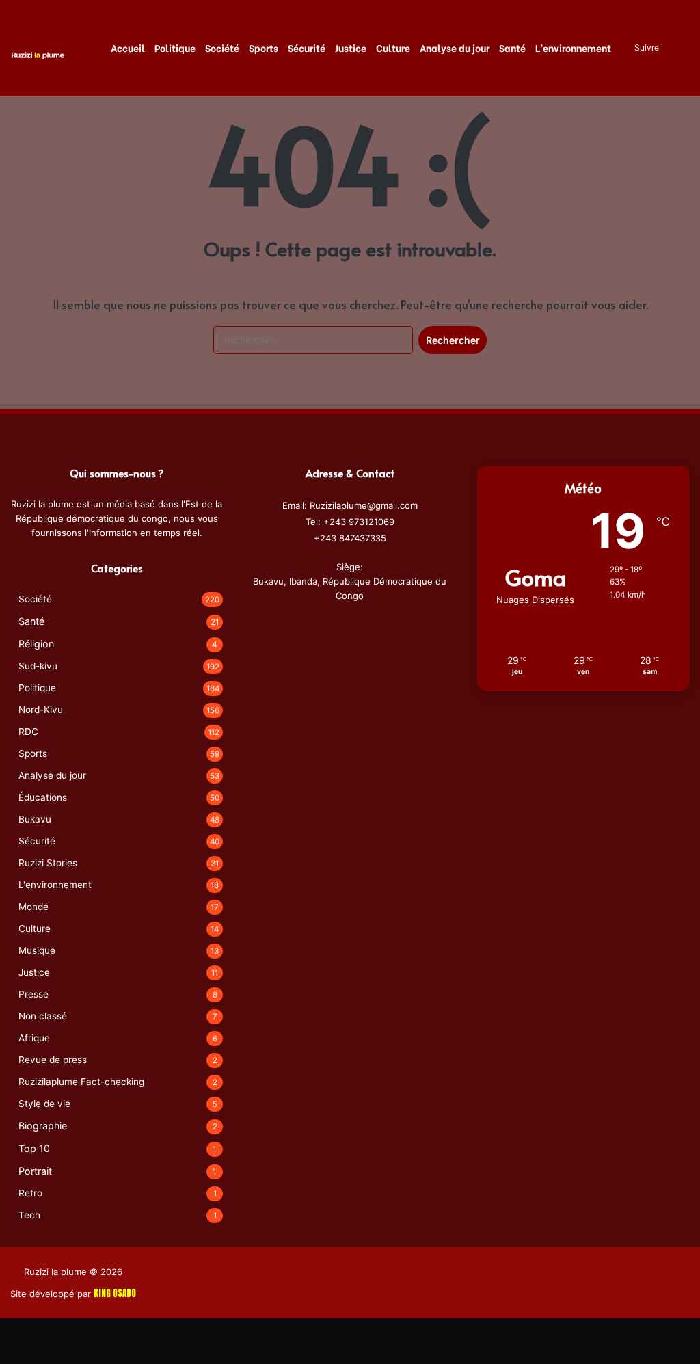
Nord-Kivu (40, 709)
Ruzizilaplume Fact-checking (81, 1081)
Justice (350, 47)
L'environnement (55, 884)
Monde (33, 906)
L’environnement (573, 47)
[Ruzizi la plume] (37, 54)
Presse (33, 994)
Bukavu (34, 819)
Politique (175, 47)
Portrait (35, 1171)
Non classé (42, 1016)
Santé (512, 47)
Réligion (36, 644)
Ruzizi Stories (47, 862)
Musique (36, 950)
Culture (393, 47)
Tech (29, 1214)
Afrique (34, 1037)
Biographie (42, 1126)
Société (222, 47)
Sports (263, 47)
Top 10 (34, 1148)
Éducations (42, 797)
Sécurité (306, 47)
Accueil (128, 47)
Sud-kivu (37, 665)
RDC (28, 731)
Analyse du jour (454, 47)
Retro (30, 1193)
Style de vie (44, 1103)
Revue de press (52, 1059)
